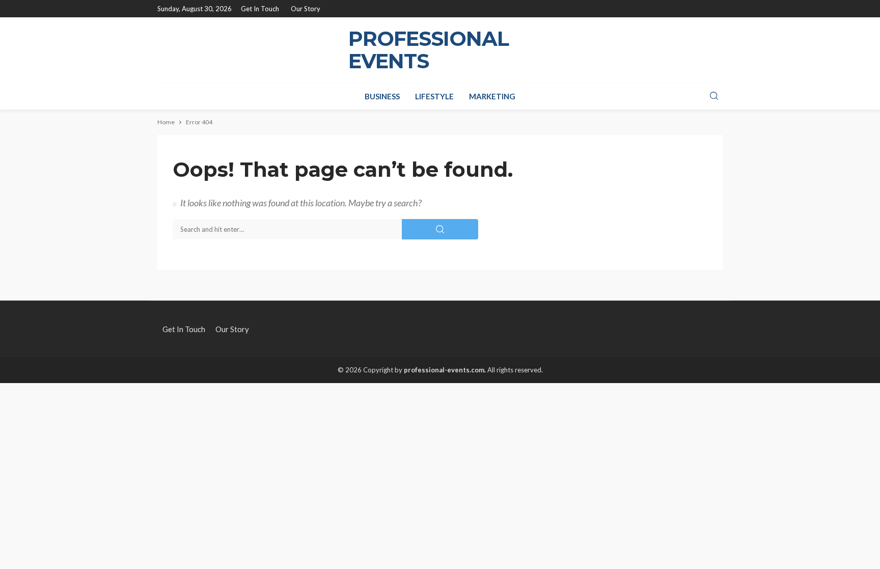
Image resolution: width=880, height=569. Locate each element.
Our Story (305, 9)
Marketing (492, 96)
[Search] (714, 96)
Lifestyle (434, 96)
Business (382, 96)
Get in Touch (260, 9)
